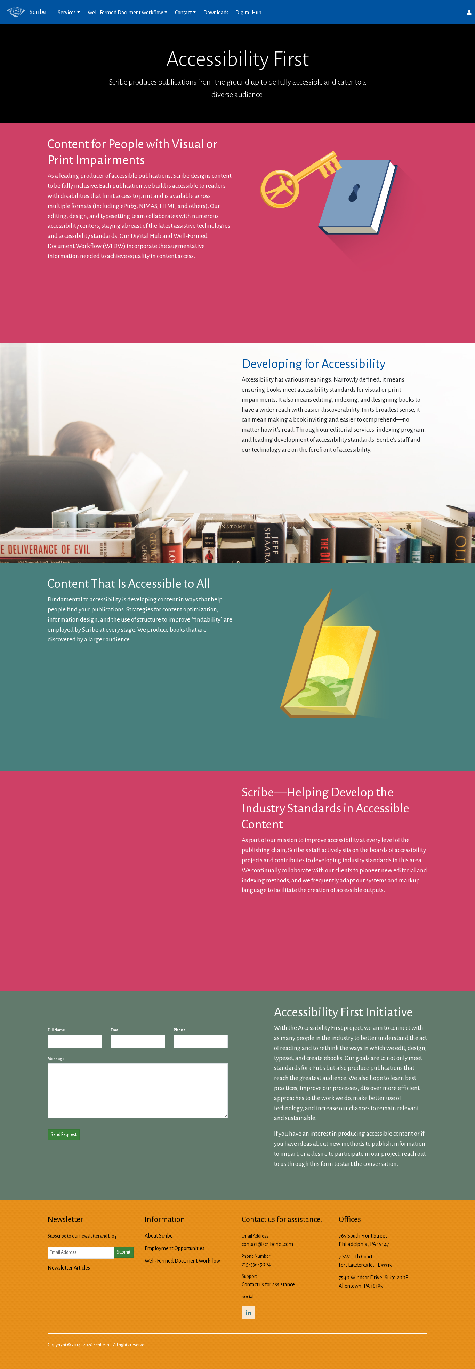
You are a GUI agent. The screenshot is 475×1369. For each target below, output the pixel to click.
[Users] (469, 12)
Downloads (215, 12)
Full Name (56, 1030)
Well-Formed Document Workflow (125, 12)
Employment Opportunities (174, 1248)
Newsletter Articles (69, 1268)
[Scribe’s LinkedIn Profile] (248, 1312)
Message (56, 1059)
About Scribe (159, 1236)
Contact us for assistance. (269, 1284)
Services (67, 12)
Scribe (37, 11)
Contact (183, 12)
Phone (180, 1030)
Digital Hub (248, 12)
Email (115, 1030)
